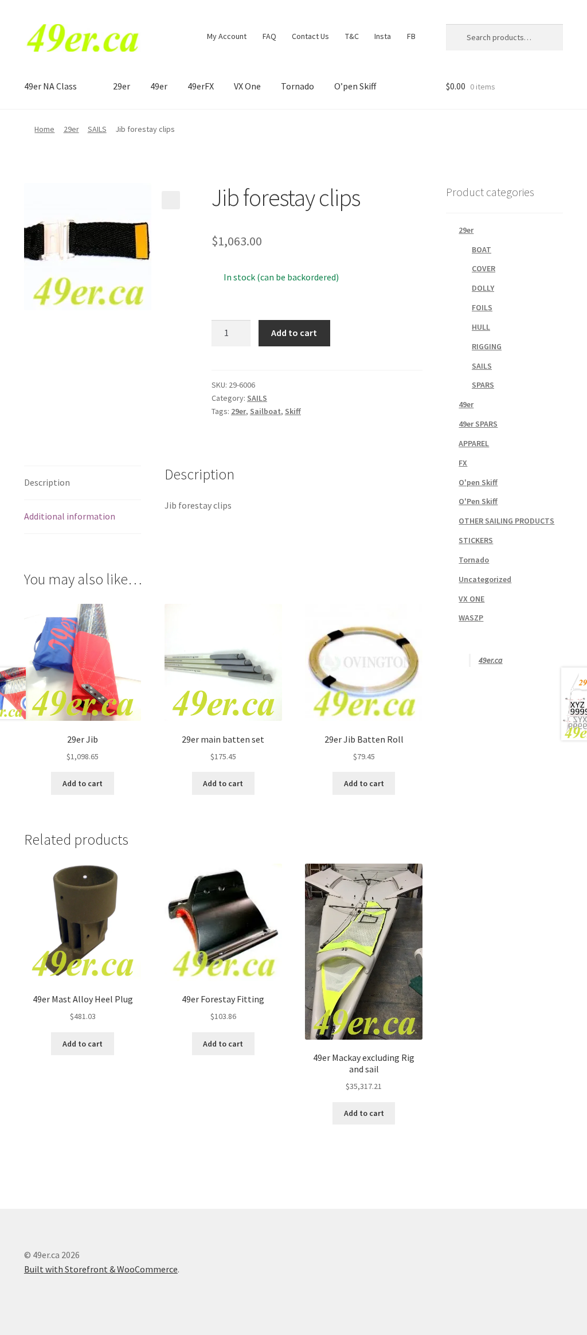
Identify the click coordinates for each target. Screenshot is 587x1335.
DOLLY (483, 288)
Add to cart (294, 332)
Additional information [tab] (69, 516)
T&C (352, 36)
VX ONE (471, 599)
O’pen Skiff (355, 86)
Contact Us (310, 36)
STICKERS (476, 540)
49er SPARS (478, 424)
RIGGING (487, 346)
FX (463, 463)
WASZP (471, 617)
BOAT (481, 249)
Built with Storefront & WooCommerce (101, 1269)
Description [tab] (47, 482)
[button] (171, 200)
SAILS (97, 129)
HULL (481, 327)
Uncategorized (485, 579)
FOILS (482, 307)
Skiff (293, 411)
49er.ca (491, 660)
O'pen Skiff (478, 482)
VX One (247, 86)
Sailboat (265, 411)
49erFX (200, 86)
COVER (483, 268)
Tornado (297, 86)
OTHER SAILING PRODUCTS (506, 521)
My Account (226, 36)
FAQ (269, 36)
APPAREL (474, 443)
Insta (382, 36)
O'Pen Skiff (478, 501)
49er (158, 86)
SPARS (483, 385)
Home (44, 129)
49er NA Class (50, 86)
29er (121, 86)
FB (411, 36)
